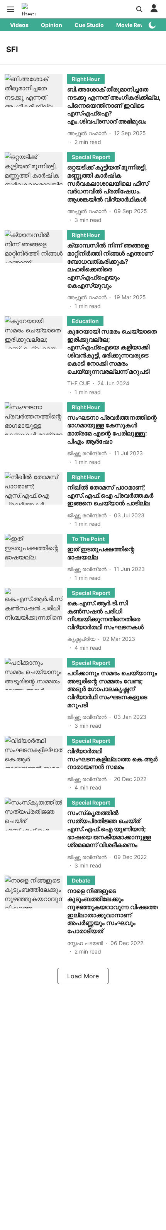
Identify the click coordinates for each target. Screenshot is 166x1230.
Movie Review (134, 25)
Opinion (51, 25)
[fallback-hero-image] (36, 110)
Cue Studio (89, 25)
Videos (19, 25)
